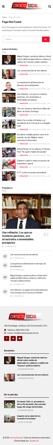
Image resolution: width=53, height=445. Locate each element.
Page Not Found (15, 17)
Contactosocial (16, 438)
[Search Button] (46, 39)
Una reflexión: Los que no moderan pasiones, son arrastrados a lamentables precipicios (32, 97)
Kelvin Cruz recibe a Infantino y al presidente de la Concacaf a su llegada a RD (33, 123)
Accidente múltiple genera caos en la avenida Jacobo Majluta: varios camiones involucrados (32, 137)
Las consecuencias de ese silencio (32, 70)
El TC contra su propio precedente (31, 172)
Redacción (24, 65)
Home (4, 17)
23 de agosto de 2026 (38, 65)
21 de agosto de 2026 (38, 115)
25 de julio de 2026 (25, 422)
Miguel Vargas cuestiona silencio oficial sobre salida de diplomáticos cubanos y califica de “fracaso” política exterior (34, 59)
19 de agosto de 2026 (26, 410)
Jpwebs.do (34, 441)
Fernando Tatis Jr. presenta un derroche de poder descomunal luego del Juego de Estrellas (31, 404)
